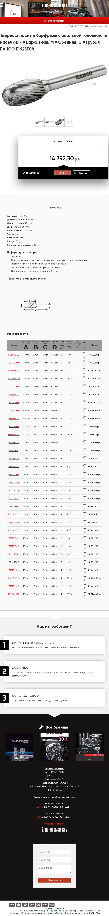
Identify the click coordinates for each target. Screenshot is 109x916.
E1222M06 (14, 506)
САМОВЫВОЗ (19, 676)
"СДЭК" (83, 672)
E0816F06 (14, 418)
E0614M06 (14, 402)
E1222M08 (14, 522)
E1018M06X (14, 466)
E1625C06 (14, 538)
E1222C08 (14, 482)
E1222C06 (14, 474)
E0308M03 (13, 370)
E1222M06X (13, 514)
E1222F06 (14, 490)
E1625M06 (14, 570)
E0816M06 (14, 426)
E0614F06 (14, 394)
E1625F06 (13, 554)
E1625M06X (13, 578)
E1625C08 (14, 546)
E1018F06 (13, 450)
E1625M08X (13, 594)
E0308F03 (14, 362)
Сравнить (82, 173)
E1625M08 (14, 586)
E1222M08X (14, 530)
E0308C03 (13, 354)
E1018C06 (14, 442)
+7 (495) (54, 807)
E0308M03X (14, 378)
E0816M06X (13, 434)
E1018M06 (14, 458)
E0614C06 (14, 386)
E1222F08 (14, 498)
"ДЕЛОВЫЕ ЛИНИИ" (68, 672)
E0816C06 (14, 410)
